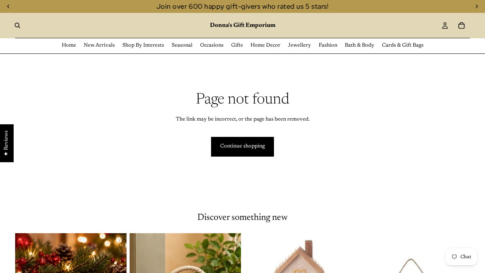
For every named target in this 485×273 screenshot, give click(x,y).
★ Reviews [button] (6, 143)
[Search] (17, 25)
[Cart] (461, 25)
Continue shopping (242, 146)
